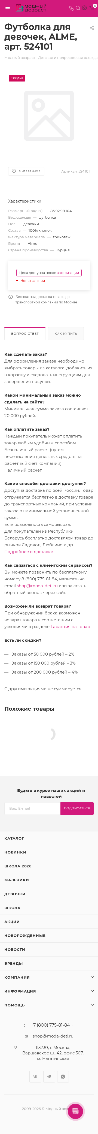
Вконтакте (35, 1076)
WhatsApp (63, 1076)
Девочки (15, 894)
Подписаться (77, 808)
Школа (12, 908)
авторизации (68, 273)
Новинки (15, 852)
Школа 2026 (18, 866)
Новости (14, 949)
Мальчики (16, 880)
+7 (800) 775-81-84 (50, 1025)
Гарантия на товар (70, 626)
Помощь (14, 1005)
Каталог (14, 838)
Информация (20, 991)
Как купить (66, 334)
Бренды (13, 963)
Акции (12, 921)
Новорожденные (24, 935)
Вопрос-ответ (25, 334)
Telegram (49, 1076)
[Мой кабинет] (84, 8)
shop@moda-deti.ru (37, 585)
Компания (17, 977)
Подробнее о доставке (28, 551)
